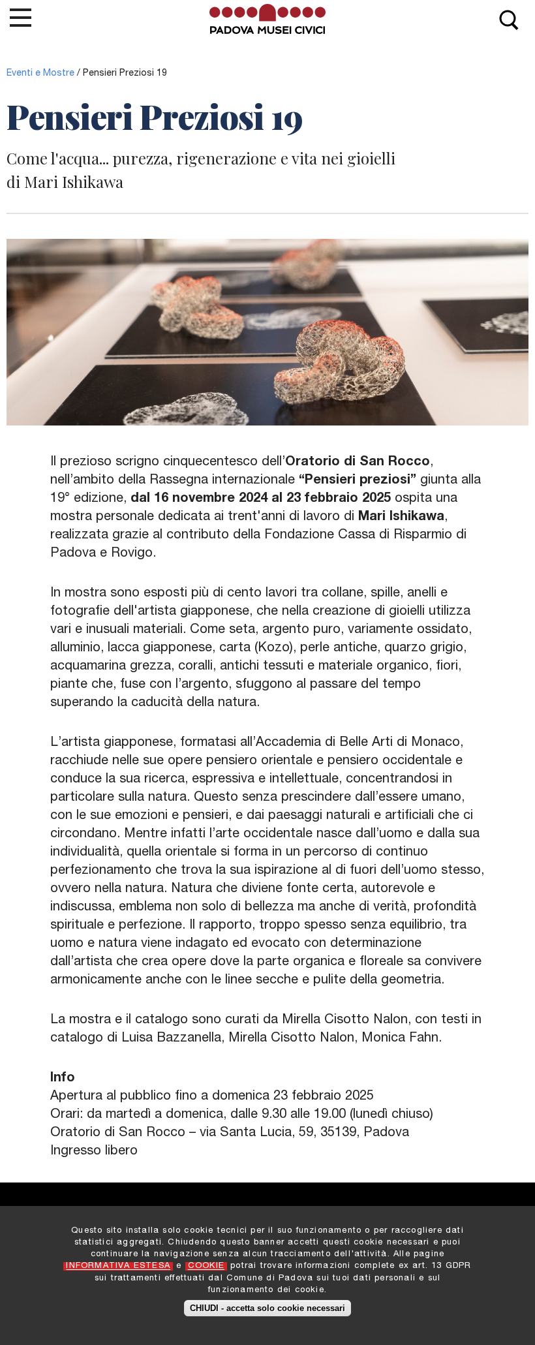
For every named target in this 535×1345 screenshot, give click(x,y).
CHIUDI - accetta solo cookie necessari (267, 1308)
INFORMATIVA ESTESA (118, 1266)
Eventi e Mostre (40, 73)
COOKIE (206, 1266)
